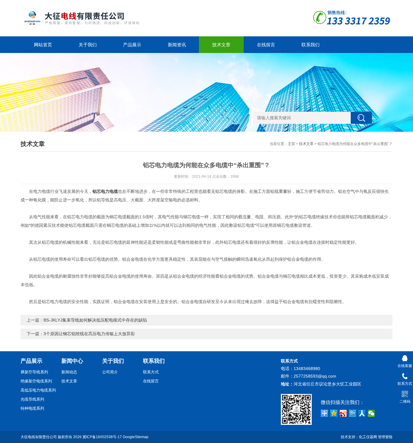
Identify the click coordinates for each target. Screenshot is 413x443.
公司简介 (110, 372)
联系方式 (151, 372)
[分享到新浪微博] (343, 413)
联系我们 (310, 44)
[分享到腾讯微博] (352, 413)
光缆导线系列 (32, 399)
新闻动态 (69, 372)
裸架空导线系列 (34, 372)
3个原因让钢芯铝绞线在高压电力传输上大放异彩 (89, 333)
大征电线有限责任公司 (39, 437)
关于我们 (88, 44)
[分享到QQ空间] (334, 413)
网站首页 (43, 44)
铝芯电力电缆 (105, 191)
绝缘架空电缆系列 (36, 381)
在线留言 (266, 44)
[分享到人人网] (362, 413)
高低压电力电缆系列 (38, 390)
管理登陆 (385, 437)
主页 (291, 144)
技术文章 (221, 44)
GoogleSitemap (135, 437)
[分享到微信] (371, 413)
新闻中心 (72, 361)
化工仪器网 (368, 437)
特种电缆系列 (32, 408)
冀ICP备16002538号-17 (102, 437)
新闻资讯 (177, 44)
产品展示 (132, 44)
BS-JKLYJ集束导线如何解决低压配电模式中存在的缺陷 (95, 320)
